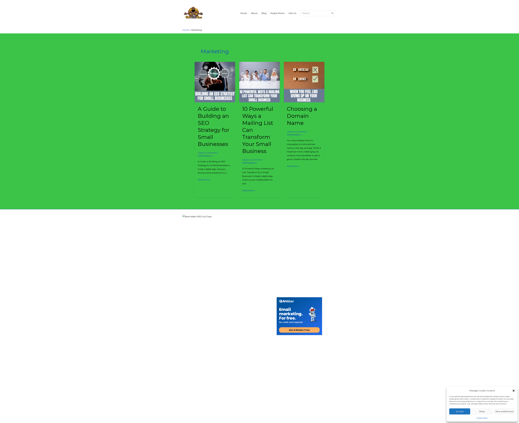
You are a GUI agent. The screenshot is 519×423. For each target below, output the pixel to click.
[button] (513, 390)
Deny (482, 411)
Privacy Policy (482, 418)
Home (243, 13)
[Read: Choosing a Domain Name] (304, 82)
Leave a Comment (207, 152)
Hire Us (292, 13)
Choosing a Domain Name (302, 115)
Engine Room (277, 13)
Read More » (204, 180)
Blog (264, 13)
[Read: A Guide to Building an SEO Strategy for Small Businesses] (215, 82)
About (254, 13)
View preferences (504, 411)
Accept (460, 411)
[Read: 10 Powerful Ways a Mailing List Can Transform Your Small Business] (259, 82)
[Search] (332, 13)
